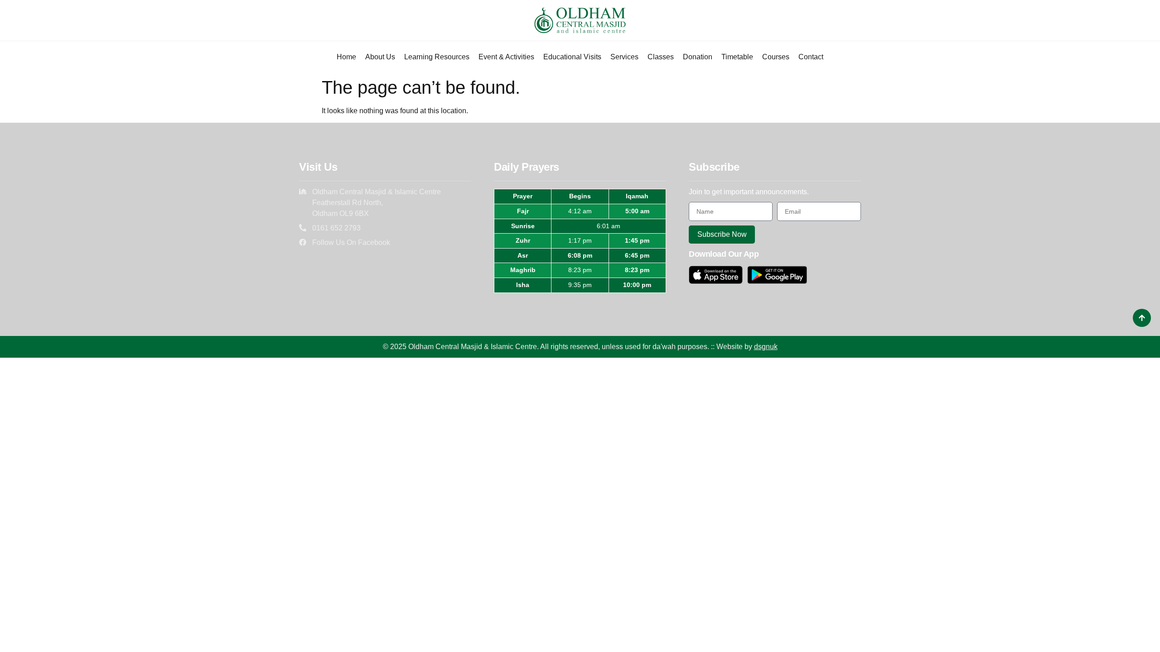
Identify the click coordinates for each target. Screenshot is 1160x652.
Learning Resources (436, 57)
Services (624, 57)
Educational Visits (572, 57)
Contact (810, 57)
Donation (697, 57)
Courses (775, 57)
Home (346, 57)
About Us (380, 57)
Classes (661, 57)
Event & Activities (506, 57)
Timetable (737, 57)
